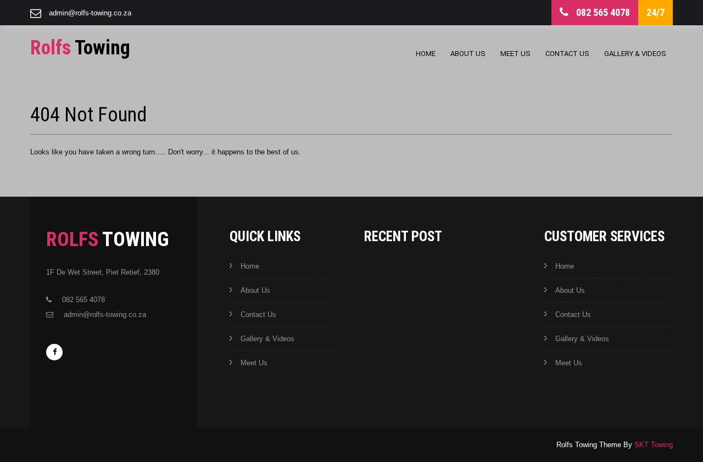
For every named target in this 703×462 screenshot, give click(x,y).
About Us (468, 53)
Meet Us (515, 53)
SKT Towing (653, 445)
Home (426, 53)
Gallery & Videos (635, 53)
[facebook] (54, 352)
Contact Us (567, 53)
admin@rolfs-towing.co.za (90, 13)
